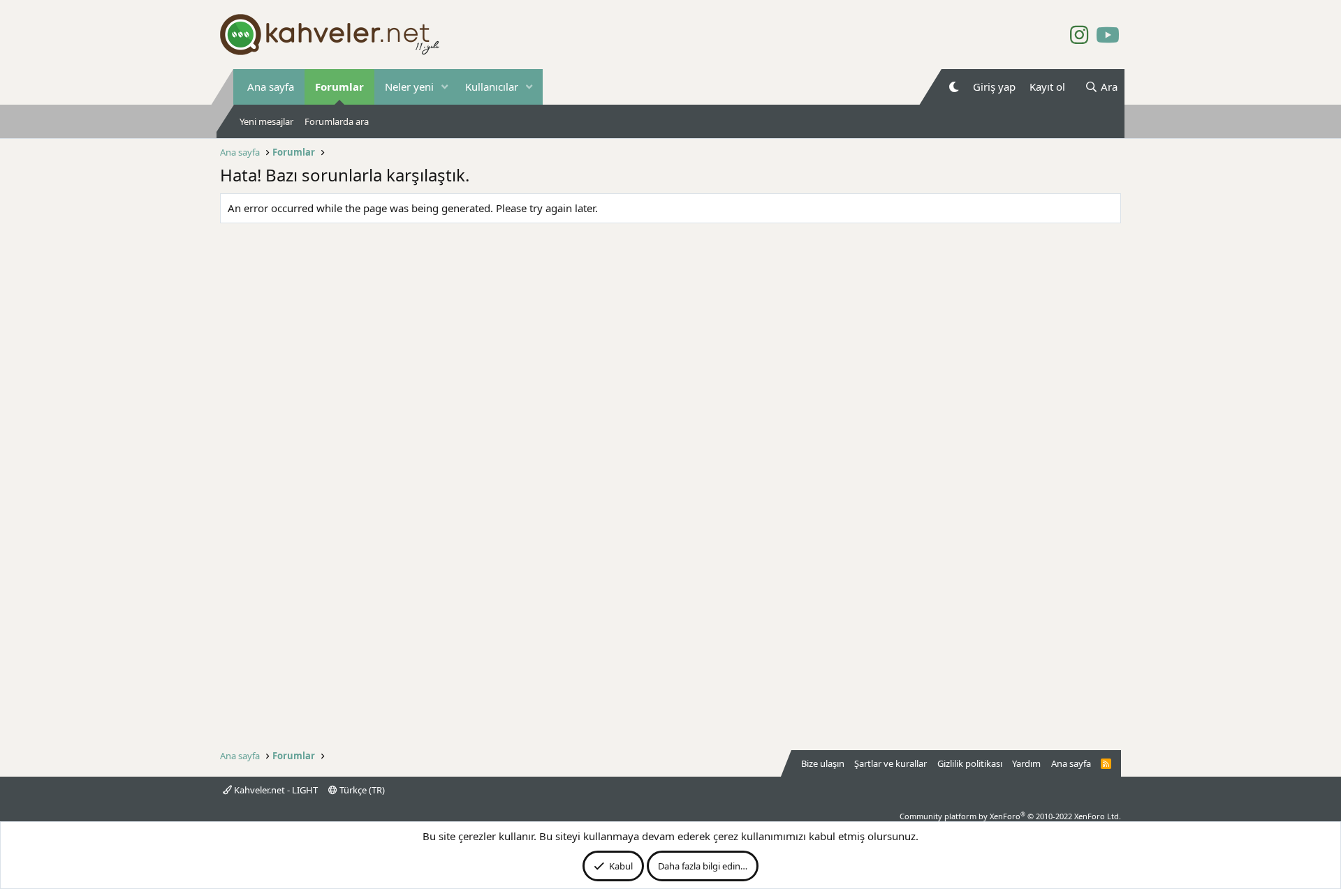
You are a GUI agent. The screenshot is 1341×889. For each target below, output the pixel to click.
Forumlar (339, 87)
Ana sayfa (270, 87)
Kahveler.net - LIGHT (275, 790)
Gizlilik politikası (969, 763)
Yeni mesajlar (266, 121)
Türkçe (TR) (361, 790)
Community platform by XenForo (1010, 816)
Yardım (1026, 763)
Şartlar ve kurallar (890, 763)
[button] (445, 87)
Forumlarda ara (337, 121)
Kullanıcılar (491, 87)
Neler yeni (409, 87)
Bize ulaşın (822, 763)
